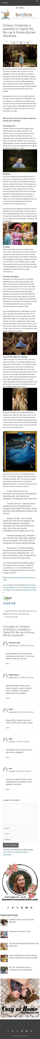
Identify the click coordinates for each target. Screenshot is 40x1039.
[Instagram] (17, 908)
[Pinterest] (22, 908)
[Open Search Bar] (37, 1)
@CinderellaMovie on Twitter (12, 587)
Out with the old (11, 617)
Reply (8, 663)
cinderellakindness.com (10, 568)
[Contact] (27, 908)
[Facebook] (8, 908)
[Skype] (31, 908)
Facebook (32, 585)
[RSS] (31, 1031)
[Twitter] (13, 908)
